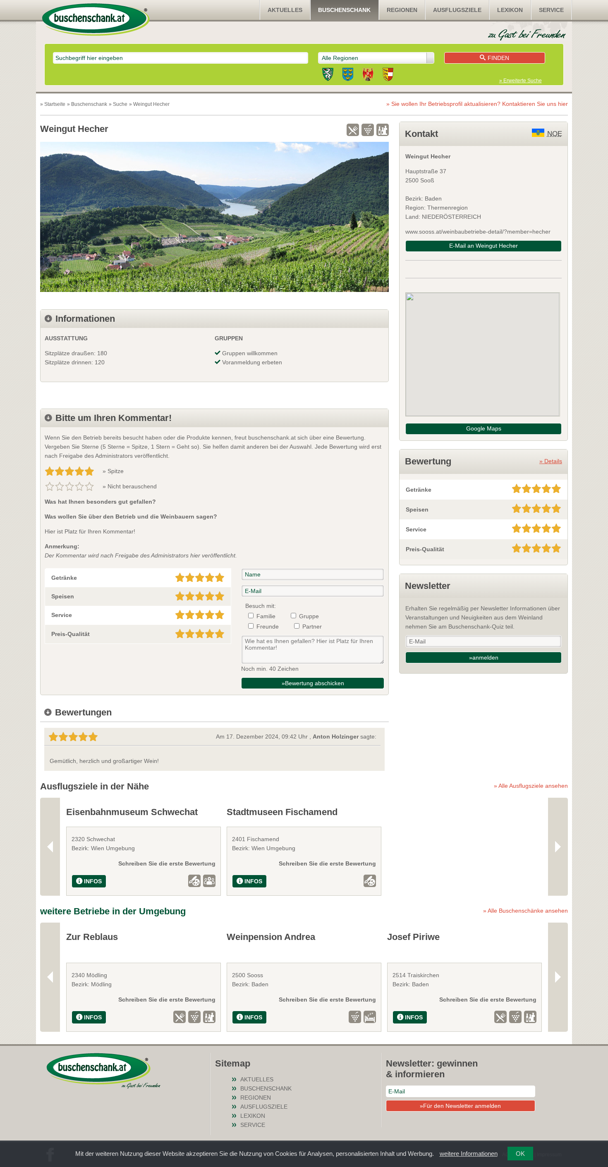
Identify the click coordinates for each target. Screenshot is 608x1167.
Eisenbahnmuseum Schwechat (132, 812)
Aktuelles (285, 10)
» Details (550, 461)
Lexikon (510, 10)
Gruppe (309, 616)
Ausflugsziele (457, 10)
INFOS (93, 881)
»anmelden (483, 657)
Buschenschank (344, 10)
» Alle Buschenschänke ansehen (525, 910)
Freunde (267, 626)
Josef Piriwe (413, 937)
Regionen (402, 10)
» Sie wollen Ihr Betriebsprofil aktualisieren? (477, 103)
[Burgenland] (367, 76)
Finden (498, 58)
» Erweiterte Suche (520, 81)
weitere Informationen (469, 1153)
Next (558, 846)
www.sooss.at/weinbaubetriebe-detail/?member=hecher (478, 231)
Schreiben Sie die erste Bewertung (166, 863)
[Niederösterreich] (347, 76)
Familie (265, 616)
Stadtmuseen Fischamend (282, 812)
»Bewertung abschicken (313, 683)
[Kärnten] (388, 76)
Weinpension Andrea (271, 937)
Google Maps (483, 428)
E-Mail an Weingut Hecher (483, 245)
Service (551, 10)
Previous (50, 846)
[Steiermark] (327, 76)
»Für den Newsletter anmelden (460, 1105)
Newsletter (427, 586)
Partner (312, 626)
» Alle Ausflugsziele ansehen (531, 785)
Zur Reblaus (92, 937)
